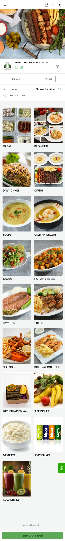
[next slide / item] (62, 34)
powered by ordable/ (32, 525)
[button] (32, 66)
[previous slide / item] (2, 34)
